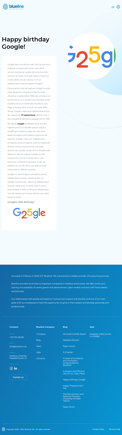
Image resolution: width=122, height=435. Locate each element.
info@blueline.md (17, 346)
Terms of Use (114, 429)
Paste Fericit (69, 407)
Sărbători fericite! (71, 340)
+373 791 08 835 (16, 337)
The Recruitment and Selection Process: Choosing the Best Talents (73, 397)
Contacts (40, 358)
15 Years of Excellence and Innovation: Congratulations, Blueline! (73, 361)
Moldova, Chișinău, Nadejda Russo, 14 (18, 357)
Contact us (18, 377)
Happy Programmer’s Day (73, 387)
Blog (38, 340)
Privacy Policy (98, 429)
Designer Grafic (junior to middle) (100, 335)
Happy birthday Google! (74, 380)
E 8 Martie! (68, 352)
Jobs (38, 352)
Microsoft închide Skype (74, 334)
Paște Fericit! (69, 346)
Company (41, 334)
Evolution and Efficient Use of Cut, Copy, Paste (74, 372)
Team (38, 346)
